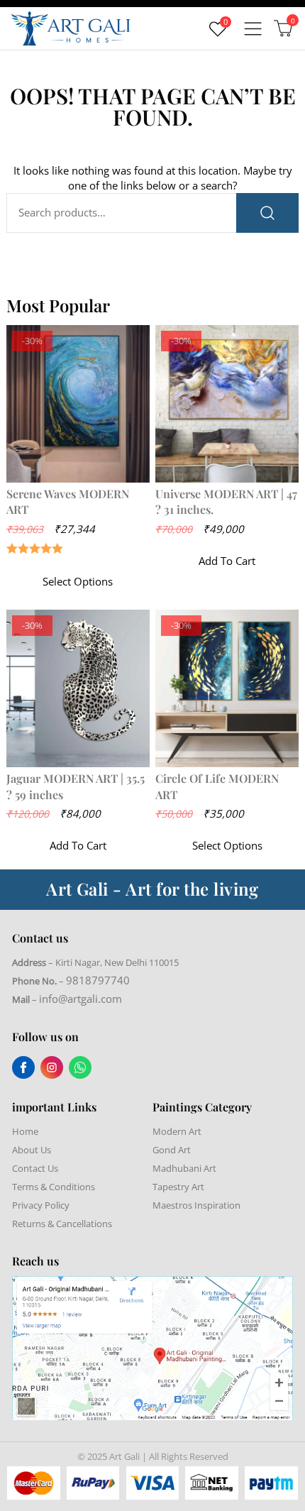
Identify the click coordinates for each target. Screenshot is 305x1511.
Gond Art (171, 1149)
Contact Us (35, 1168)
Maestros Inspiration (196, 1205)
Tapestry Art (178, 1186)
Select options (78, 581)
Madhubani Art (184, 1168)
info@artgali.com (80, 998)
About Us (31, 1149)
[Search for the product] (267, 213)
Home (25, 1131)
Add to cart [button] (227, 561)
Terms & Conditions (53, 1186)
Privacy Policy (41, 1205)
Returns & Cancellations (62, 1223)
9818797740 (98, 980)
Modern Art (176, 1131)
